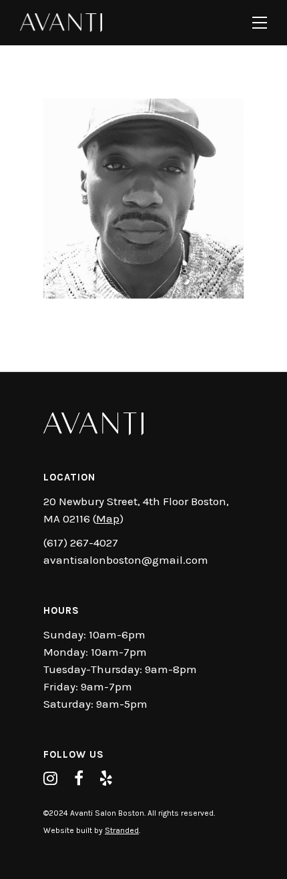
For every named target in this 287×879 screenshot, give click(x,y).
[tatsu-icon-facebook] (82, 778)
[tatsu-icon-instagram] (53, 778)
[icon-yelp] (106, 779)
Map (107, 518)
